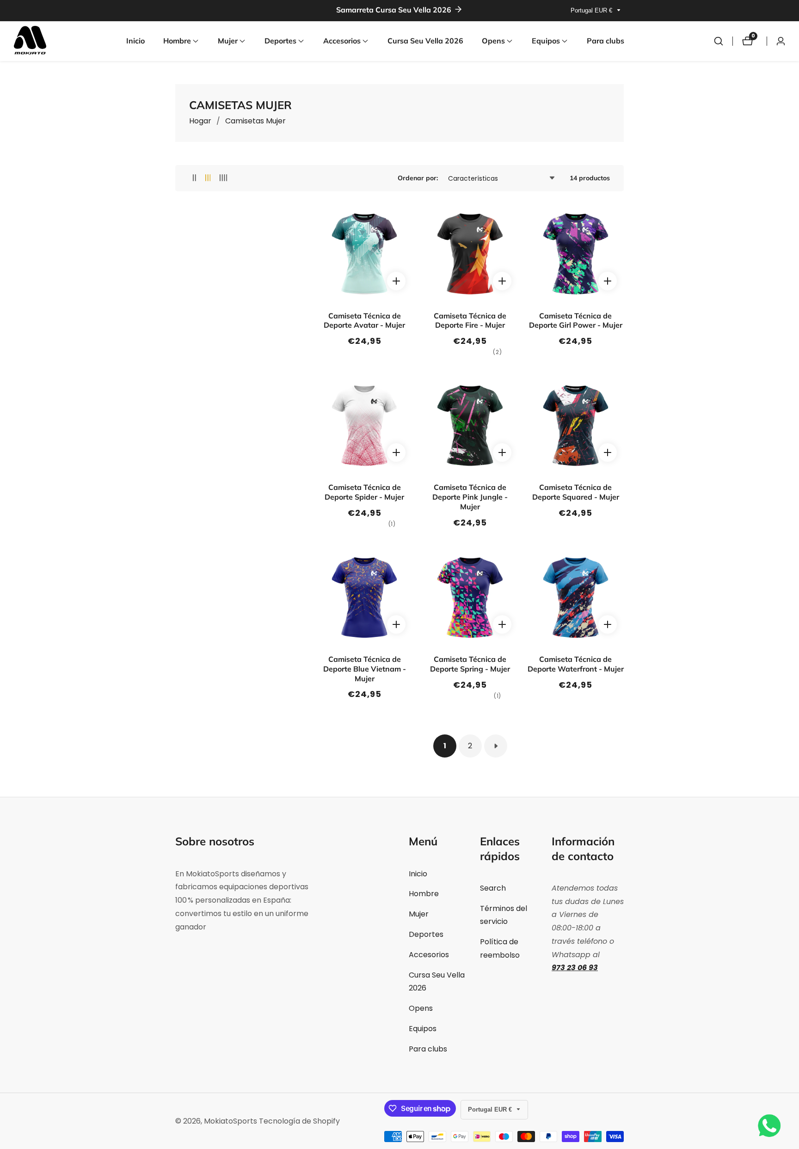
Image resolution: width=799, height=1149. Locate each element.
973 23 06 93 (575, 967)
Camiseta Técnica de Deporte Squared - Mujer (575, 492)
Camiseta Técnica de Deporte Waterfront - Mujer (576, 663)
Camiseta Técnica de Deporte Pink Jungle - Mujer (470, 497)
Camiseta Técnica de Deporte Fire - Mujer (470, 320)
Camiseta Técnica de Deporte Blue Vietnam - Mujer (364, 668)
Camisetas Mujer (255, 121)
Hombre (424, 893)
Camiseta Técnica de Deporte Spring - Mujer (470, 663)
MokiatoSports (230, 1121)
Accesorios (429, 954)
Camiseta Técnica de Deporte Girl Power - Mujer (575, 320)
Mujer (419, 914)
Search (493, 888)
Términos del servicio (503, 915)
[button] (177, 41)
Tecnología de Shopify (299, 1121)
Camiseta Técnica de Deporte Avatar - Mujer (364, 320)
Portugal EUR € (592, 10)
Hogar (200, 121)
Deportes (426, 934)
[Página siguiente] (495, 746)
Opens (421, 1008)
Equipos (422, 1028)
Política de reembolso (500, 948)
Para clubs (605, 40)
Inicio (135, 40)
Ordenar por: (418, 178)
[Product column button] (194, 178)
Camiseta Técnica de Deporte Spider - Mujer (364, 492)
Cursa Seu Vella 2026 (425, 40)
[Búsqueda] (718, 41)
